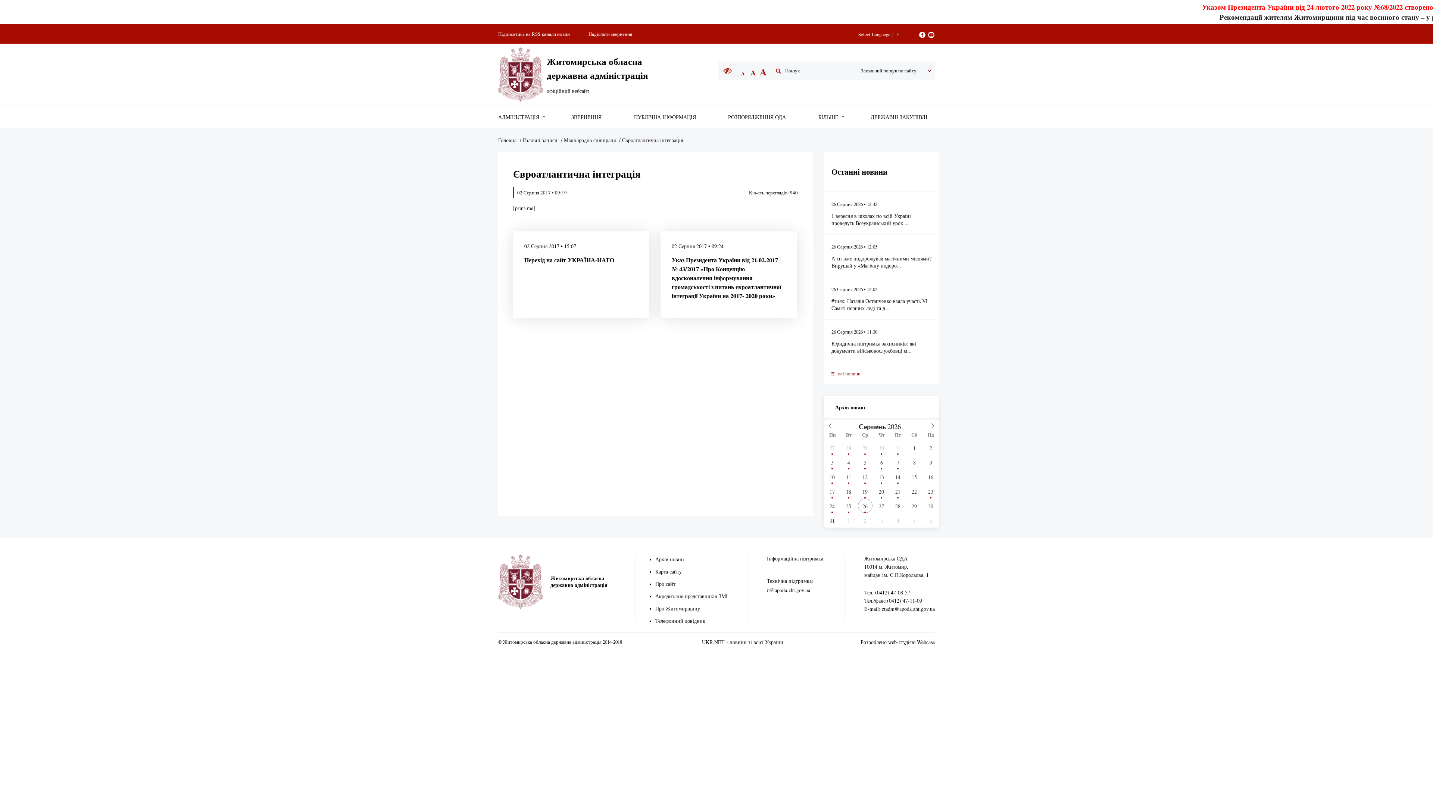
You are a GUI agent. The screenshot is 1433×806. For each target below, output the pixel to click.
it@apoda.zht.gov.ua (788, 590)
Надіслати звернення (610, 34)
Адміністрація (518, 117)
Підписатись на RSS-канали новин (534, 34)
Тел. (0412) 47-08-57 (887, 592)
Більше (828, 117)
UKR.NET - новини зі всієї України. (743, 642)
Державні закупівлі (899, 117)
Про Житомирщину (677, 608)
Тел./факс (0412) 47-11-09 (893, 600)
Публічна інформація (665, 117)
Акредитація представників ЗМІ (691, 596)
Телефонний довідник (680, 620)
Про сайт (665, 583)
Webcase (926, 642)
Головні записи (540, 140)
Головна (507, 140)
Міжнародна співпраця (590, 140)
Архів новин (850, 407)
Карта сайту (668, 571)
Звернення (586, 117)
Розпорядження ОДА (757, 117)
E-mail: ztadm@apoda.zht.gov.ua (899, 608)
